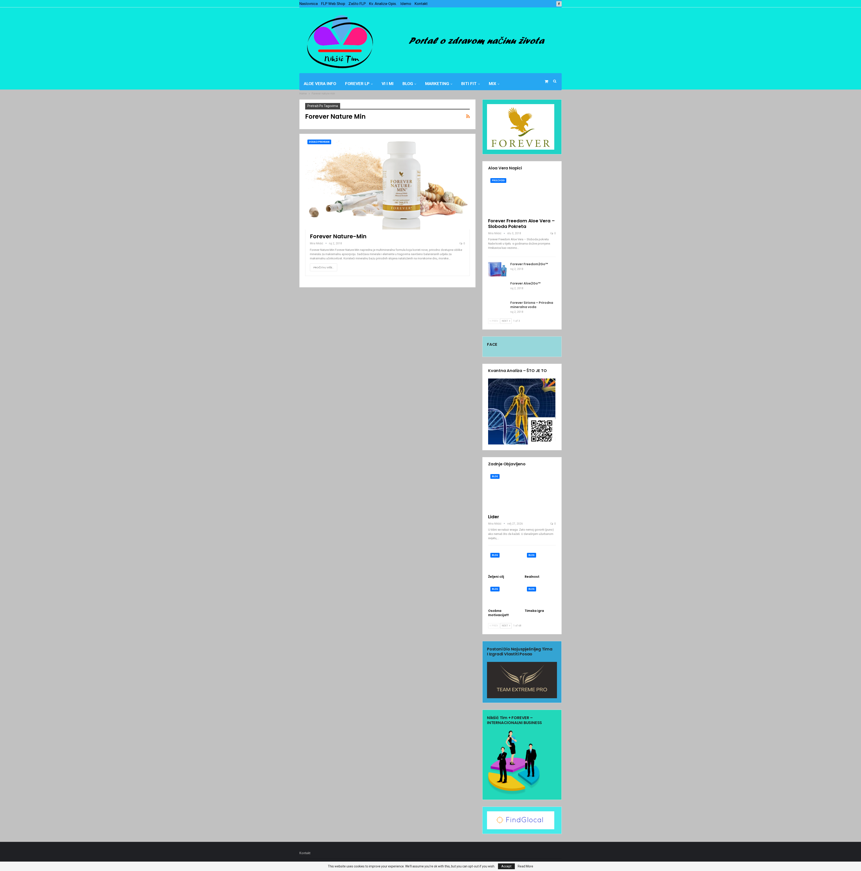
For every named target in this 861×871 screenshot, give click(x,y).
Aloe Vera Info (320, 83)
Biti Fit (469, 83)
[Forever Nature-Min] (387, 183)
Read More (525, 866)
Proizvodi (498, 180)
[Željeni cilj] (503, 561)
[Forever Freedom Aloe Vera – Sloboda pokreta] (522, 195)
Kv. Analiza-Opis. (383, 3)
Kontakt (421, 3)
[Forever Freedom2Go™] (497, 269)
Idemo (405, 3)
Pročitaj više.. (323, 267)
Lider (493, 517)
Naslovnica (308, 3)
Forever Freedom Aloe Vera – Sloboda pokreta (521, 224)
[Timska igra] (540, 595)
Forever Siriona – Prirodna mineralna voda (531, 304)
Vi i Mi (388, 83)
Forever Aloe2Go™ (525, 283)
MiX (492, 83)
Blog (407, 83)
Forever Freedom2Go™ (529, 264)
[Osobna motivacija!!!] (503, 595)
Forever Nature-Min (338, 236)
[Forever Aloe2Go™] (497, 288)
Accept (506, 866)
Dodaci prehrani (319, 142)
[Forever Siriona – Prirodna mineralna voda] (497, 308)
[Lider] (522, 491)
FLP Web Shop (333, 3)
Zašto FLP (357, 3)
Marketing (437, 83)
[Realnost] (540, 561)
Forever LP (357, 83)
